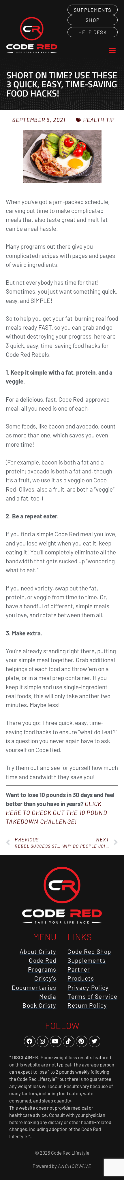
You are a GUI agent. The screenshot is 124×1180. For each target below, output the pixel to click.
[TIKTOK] (68, 1041)
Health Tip (99, 119)
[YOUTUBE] (55, 1041)
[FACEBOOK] (29, 1041)
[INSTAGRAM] (42, 1041)
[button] (112, 50)
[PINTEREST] (81, 1041)
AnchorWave (74, 1166)
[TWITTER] (94, 1041)
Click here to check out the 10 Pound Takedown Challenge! (56, 812)
